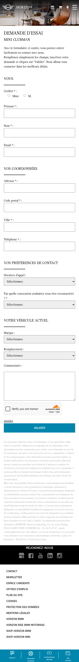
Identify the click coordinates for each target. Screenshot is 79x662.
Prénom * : (10, 106)
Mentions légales (18, 613)
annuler (8, 421)
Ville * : (8, 220)
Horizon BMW (15, 619)
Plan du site (14, 595)
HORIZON (24, 7)
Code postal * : (13, 200)
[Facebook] (31, 555)
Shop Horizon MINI (18, 637)
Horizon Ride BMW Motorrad (25, 625)
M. (29, 96)
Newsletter (14, 577)
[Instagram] (59, 555)
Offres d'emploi (17, 589)
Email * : (9, 145)
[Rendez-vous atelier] (52, 7)
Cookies (11, 601)
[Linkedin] (50, 555)
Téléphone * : (12, 239)
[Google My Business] (21, 555)
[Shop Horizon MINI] (60, 7)
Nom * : (8, 126)
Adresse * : (11, 181)
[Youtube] (40, 555)
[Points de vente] (67, 7)
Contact (11, 571)
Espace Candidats (18, 583)
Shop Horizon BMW (18, 631)
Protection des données (22, 607)
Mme (15, 96)
